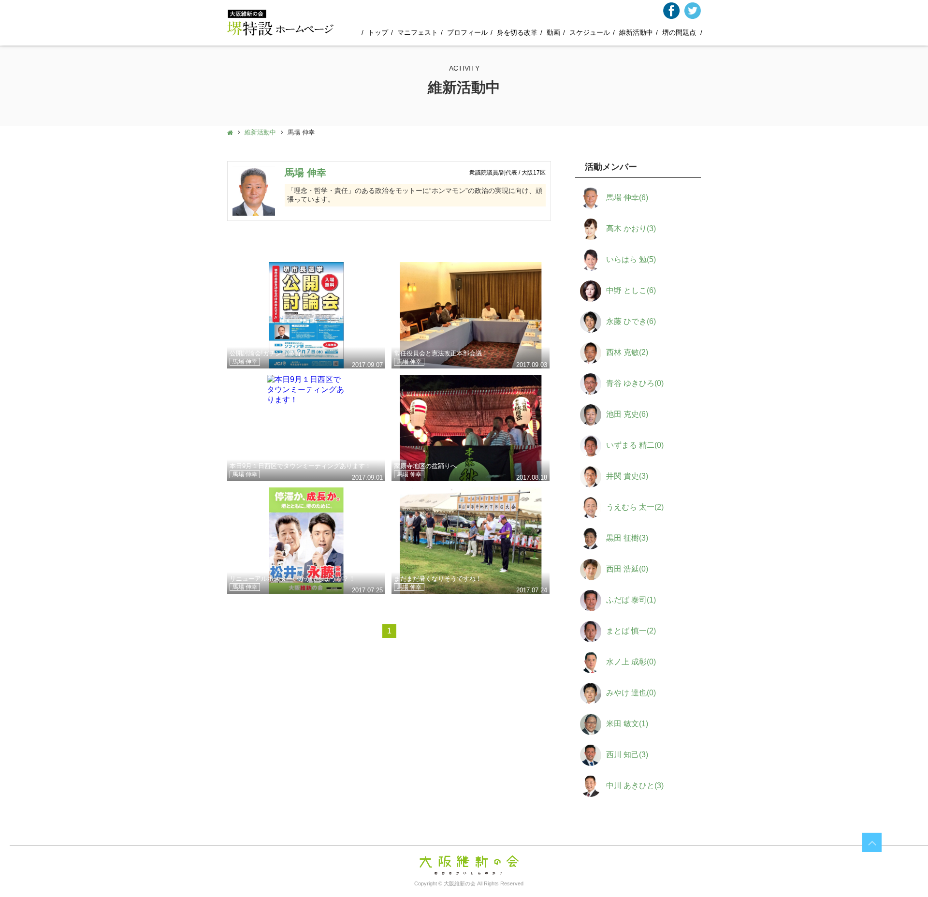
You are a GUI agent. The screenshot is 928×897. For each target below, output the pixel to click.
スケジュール (589, 32)
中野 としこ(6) (631, 290)
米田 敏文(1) (627, 724)
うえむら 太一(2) (635, 507)
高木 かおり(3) (631, 228)
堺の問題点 (679, 32)
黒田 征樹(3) (627, 538)
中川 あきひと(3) (635, 785)
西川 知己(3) (627, 754)
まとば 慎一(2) (631, 631)
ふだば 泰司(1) (631, 600)
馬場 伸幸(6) (627, 197)
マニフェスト (417, 32)
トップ (378, 32)
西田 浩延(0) (627, 569)
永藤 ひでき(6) (631, 321)
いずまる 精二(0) (635, 445)
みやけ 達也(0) (631, 693)
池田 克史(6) (627, 414)
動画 (553, 32)
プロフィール (467, 32)
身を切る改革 (517, 32)
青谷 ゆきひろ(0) (635, 383)
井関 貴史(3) (627, 476)
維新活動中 (636, 32)
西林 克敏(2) (627, 352)
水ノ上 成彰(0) (631, 662)
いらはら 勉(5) (631, 259)
